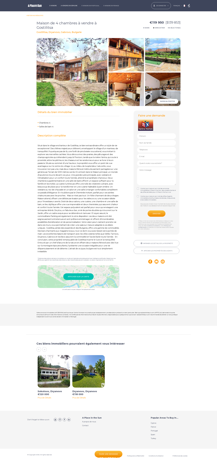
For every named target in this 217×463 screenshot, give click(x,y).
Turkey (153, 438)
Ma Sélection (174, 28)
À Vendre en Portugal (90, 5)
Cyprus (153, 423)
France (153, 427)
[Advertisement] (156, 285)
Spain (153, 435)
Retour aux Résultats (35, 15)
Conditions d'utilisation (153, 225)
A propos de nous (89, 422)
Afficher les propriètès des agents (157, 251)
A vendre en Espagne (69, 5)
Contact (85, 426)
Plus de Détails (44, 398)
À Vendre (53, 5)
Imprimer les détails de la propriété (158, 243)
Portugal (154, 431)
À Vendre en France (111, 5)
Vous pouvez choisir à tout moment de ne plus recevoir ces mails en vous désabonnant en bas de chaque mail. (158, 205)
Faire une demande (108, 454)
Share (147, 28)
